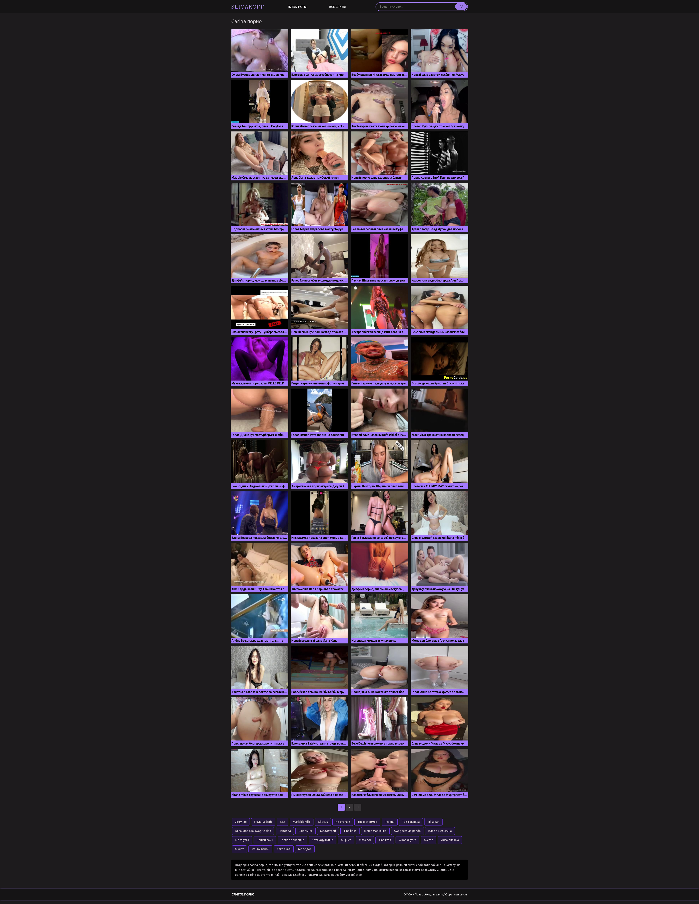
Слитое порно (243, 894)
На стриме (342, 821)
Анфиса (346, 840)
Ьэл (282, 821)
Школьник (306, 830)
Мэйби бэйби (260, 849)
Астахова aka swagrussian (253, 830)
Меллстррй (328, 830)
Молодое (304, 849)
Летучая (241, 821)
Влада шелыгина (440, 830)
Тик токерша (411, 821)
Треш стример (367, 821)
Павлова (285, 830)
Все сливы (337, 6)
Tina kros (384, 840)
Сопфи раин (265, 840)
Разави (389, 821)
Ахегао (428, 840)
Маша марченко (375, 830)
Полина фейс (263, 821)
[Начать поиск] (461, 6)
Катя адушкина (322, 840)
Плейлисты (297, 6)
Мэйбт (239, 849)
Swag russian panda (407, 830)
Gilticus (323, 821)
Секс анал (284, 849)
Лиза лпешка (450, 840)
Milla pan (433, 821)
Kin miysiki (242, 840)
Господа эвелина (292, 840)
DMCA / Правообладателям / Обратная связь (435, 894)
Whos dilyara (407, 840)
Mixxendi (365, 840)
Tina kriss (349, 830)
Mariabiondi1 (301, 821)
